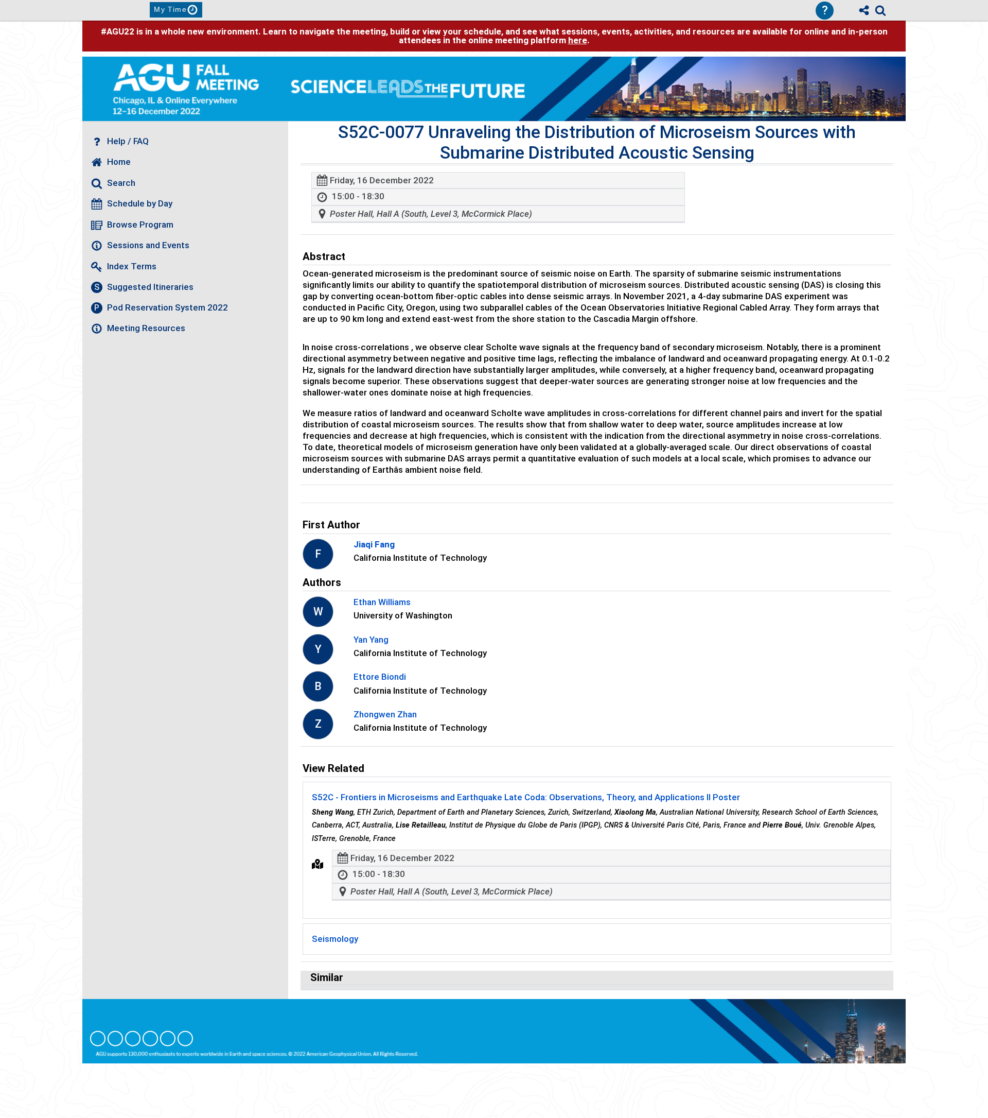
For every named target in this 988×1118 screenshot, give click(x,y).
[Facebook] (97, 1038)
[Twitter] (167, 1038)
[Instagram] (115, 1038)
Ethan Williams (382, 602)
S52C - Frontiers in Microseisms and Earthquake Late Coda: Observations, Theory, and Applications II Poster (526, 797)
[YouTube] (185, 1038)
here (577, 40)
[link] (880, 10)
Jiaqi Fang (374, 544)
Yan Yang (371, 639)
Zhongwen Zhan (385, 714)
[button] (317, 864)
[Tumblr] (150, 1038)
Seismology (335, 939)
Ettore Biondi (380, 677)
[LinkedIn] (132, 1038)
